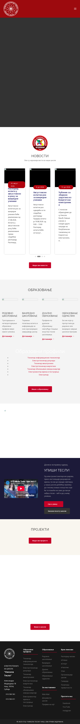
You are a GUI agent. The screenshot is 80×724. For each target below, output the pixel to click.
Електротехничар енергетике (43, 366)
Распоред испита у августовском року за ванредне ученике (14, 194)
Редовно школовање (9, 314)
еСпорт (64, 664)
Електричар (44, 375)
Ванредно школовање (29, 314)
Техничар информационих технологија (30, 661)
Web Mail (45, 694)
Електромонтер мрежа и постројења (44, 372)
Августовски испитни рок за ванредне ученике (40, 196)
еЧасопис (65, 667)
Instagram (66, 710)
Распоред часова (68, 656)
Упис (63, 671)
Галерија (64, 681)
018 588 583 (10, 694)
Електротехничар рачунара (43, 360)
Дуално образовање (50, 314)
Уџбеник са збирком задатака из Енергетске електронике (65, 198)
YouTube (66, 707)
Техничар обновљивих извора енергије (43, 369)
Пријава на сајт (48, 704)
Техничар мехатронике (43, 363)
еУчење (64, 660)
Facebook (66, 703)
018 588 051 (10, 699)
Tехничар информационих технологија (44, 358)
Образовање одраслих (70, 314)
